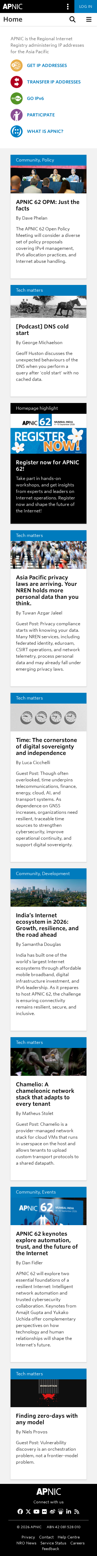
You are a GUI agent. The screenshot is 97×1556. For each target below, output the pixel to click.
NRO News (26, 1543)
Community (28, 160)
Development (56, 873)
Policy (48, 160)
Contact (46, 1537)
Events (49, 1192)
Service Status (53, 1543)
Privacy (28, 1537)
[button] (72, 19)
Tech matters (29, 290)
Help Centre (69, 1537)
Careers (77, 1543)
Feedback (50, 1548)
